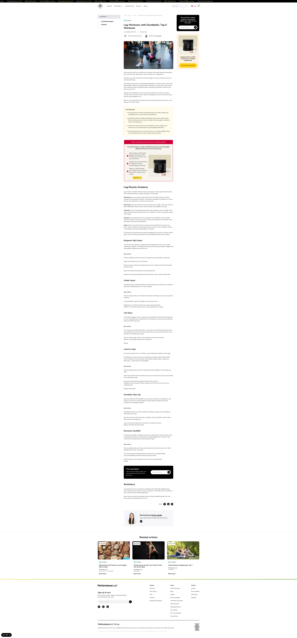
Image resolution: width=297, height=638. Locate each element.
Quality (172, 594)
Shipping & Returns (175, 607)
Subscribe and (73, 1)
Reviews (138, 6)
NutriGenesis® (129, 6)
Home (125, 15)
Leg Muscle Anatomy (107, 21)
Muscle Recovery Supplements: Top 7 (180, 565)
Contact (193, 588)
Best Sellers (117, 6)
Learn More (136, 177)
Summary (104, 24)
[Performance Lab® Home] (100, 6)
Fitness (134, 15)
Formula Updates (175, 597)
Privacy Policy (174, 616)
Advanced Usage (175, 588)
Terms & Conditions (175, 613)
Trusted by (37, 1)
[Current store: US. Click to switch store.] (192, 6)
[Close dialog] (9, 635)
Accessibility (173, 610)
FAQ (151, 594)
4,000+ (20, 1)
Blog (171, 591)
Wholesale (194, 594)
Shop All (109, 6)
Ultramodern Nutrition (176, 600)
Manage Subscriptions (156, 600)
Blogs (129, 15)
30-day (55, 1)
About (145, 6)
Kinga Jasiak (158, 35)
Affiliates (193, 597)
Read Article (102, 573)
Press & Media (195, 591)
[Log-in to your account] (195, 6)
